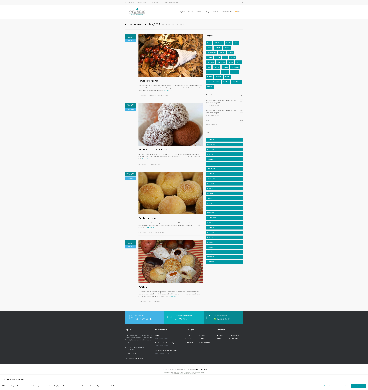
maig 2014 (210, 193)
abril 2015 (210, 159)
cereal (209, 47)
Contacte (215, 12)
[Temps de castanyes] (170, 55)
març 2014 (210, 203)
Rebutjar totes (342, 386)
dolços (151, 164)
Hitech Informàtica (201, 369)
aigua (209, 43)
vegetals (226, 82)
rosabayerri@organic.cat (171, 2)
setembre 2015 (211, 144)
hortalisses (221, 62)
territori (218, 77)
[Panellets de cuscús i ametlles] (170, 124)
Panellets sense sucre (148, 218)
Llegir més (166, 90)
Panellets (142, 286)
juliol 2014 (210, 183)
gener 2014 (210, 213)
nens (208, 67)
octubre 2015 (211, 139)
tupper (227, 77)
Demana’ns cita (227, 12)
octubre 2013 (211, 227)
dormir (230, 52)
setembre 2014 (211, 178)
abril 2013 (210, 247)
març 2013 (210, 252)
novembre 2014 (211, 169)
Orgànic (182, 12)
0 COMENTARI (130, 40)
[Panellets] (170, 261)
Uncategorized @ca (213, 82)
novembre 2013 (211, 222)
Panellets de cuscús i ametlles (152, 149)
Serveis (199, 12)
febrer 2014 (210, 208)
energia (159, 95)
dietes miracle (211, 52)
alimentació (152, 95)
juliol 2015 (210, 149)
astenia (228, 43)
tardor (209, 77)
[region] (184, 382)
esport (218, 57)
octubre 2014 (211, 174)
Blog (207, 12)
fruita (233, 57)
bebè (236, 43)
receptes (157, 164)
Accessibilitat (235, 335)
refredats (235, 72)
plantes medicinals (213, 72)
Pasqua (225, 67)
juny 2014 (210, 188)
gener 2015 (210, 164)
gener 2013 (210, 262)
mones (231, 62)
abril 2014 (210, 198)
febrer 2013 (210, 257)
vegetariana (236, 82)
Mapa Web (234, 339)
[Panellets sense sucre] (170, 193)
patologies (235, 67)
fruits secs (166, 95)
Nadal (238, 62)
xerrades (209, 86)
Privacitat (220, 335)
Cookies (219, 339)
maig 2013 (210, 242)
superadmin (142, 95)
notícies (216, 67)
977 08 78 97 (154, 2)
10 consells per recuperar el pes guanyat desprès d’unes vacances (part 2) (166, 350)
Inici (163, 24)
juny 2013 (210, 237)
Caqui (157, 335)
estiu (225, 57)
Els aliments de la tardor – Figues (165, 343)
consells (218, 47)
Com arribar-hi (143, 318)
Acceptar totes (358, 386)
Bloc (202, 339)
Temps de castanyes (148, 80)
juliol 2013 (210, 232)
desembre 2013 (211, 218)
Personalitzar (328, 386)
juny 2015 (210, 154)
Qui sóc (190, 12)
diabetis (151, 233)
